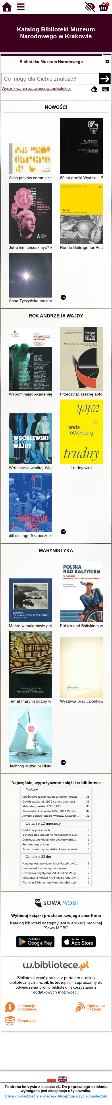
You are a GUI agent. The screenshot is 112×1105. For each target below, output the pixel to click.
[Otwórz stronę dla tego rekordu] (32, 159)
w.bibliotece (53, 982)
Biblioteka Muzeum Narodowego (51, 61)
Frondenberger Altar (35, 844)
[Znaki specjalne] (105, 89)
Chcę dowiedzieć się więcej (29, 1096)
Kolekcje (64, 88)
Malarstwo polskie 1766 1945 (41, 806)
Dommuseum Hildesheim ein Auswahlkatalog (51, 839)
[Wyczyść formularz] (94, 89)
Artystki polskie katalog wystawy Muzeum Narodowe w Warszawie (65, 815)
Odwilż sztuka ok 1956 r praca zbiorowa (48, 801)
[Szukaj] (104, 78)
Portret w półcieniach (36, 830)
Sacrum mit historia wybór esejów (44, 868)
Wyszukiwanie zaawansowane (28, 88)
